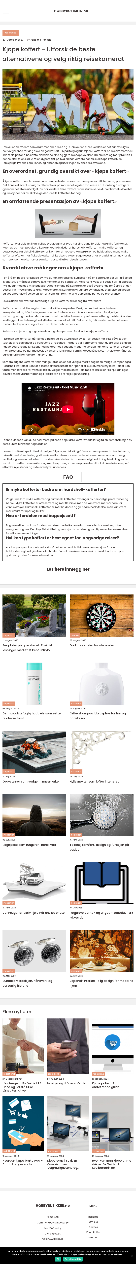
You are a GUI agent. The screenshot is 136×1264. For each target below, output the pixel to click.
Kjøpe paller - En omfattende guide (105, 1085)
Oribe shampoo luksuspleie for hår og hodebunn (98, 715)
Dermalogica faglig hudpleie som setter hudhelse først (32, 715)
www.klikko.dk (55, 1238)
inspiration (8, 635)
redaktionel (10, 32)
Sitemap (93, 1237)
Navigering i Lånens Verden (67, 1083)
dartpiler (75, 635)
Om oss (93, 1222)
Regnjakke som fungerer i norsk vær (29, 845)
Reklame (93, 1216)
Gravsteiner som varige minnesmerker (31, 781)
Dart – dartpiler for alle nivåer (92, 645)
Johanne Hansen (40, 40)
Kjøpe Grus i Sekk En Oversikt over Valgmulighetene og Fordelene (62, 1164)
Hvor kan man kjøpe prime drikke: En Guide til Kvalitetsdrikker (111, 1164)
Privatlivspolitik (73, 1259)
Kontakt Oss (93, 1232)
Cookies (93, 1227)
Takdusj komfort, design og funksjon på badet (99, 847)
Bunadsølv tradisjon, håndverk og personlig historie (27, 983)
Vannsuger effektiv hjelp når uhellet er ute (33, 913)
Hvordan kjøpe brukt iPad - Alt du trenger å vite (22, 1162)
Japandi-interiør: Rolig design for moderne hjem (101, 983)
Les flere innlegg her (68, 569)
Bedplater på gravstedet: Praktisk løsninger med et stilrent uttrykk (27, 647)
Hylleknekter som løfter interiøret (94, 781)
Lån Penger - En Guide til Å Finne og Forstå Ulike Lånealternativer (22, 1087)
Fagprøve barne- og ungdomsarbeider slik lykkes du (101, 915)
